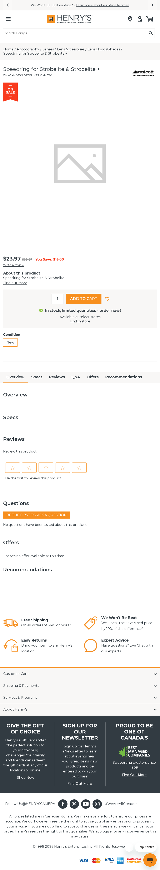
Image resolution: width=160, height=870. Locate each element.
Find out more (15, 283)
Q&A (75, 377)
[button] (7, 5)
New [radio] (10, 342)
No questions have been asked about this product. (45, 525)
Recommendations (123, 377)
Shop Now (25, 778)
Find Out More (80, 784)
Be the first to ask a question (36, 515)
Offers (93, 377)
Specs (36, 377)
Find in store (80, 321)
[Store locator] (130, 19)
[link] (10, 623)
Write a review (13, 265)
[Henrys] (69, 19)
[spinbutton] (57, 299)
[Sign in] (139, 19)
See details (146, 5)
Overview (15, 377)
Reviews (57, 377)
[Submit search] (151, 33)
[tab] (15, 377)
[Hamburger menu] (8, 19)
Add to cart (83, 298)
